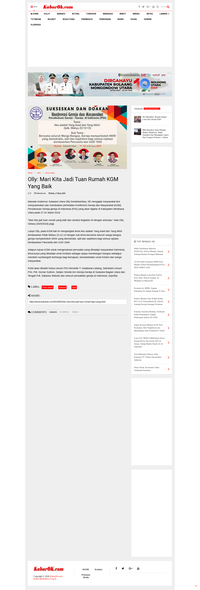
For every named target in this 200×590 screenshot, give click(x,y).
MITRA (150, 14)
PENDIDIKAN (105, 19)
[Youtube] (153, 7)
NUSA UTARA (69, 19)
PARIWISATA (87, 19)
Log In (53, 579)
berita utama (50, 173)
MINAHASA (108, 14)
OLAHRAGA (36, 25)
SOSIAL (133, 19)
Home (30, 173)
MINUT (123, 14)
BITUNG (75, 14)
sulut (39, 173)
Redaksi (98, 569)
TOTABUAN (36, 19)
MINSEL (136, 14)
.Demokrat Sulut (151, 109)
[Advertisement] (100, 48)
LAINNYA (163, 14)
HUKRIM (147, 19)
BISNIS (121, 19)
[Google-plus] (148, 7)
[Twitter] (143, 7)
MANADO (61, 14)
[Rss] (158, 7)
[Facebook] (139, 7)
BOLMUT (52, 19)
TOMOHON (91, 14)
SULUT (47, 14)
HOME (35, 14)
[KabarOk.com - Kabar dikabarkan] (58, 8)
